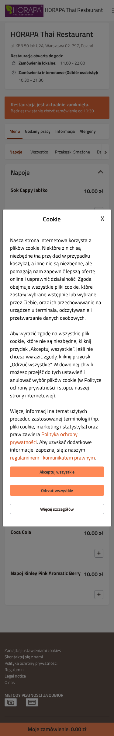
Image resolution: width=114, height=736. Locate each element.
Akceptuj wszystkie (57, 472)
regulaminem (24, 458)
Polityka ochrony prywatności (44, 438)
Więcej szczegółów (57, 509)
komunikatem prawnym (69, 458)
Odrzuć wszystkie (57, 490)
